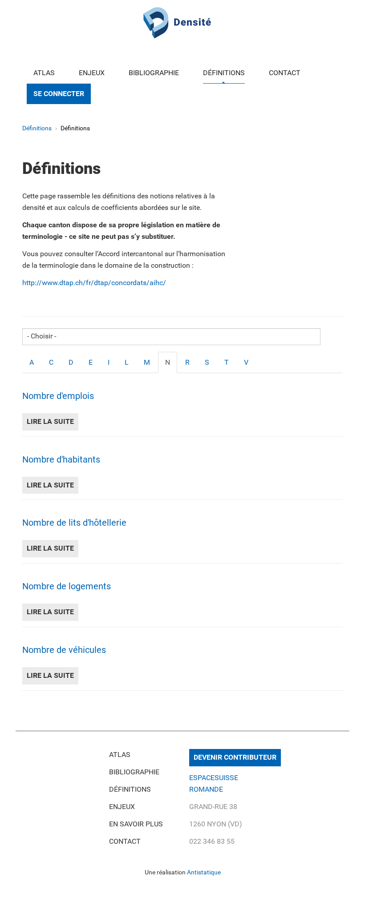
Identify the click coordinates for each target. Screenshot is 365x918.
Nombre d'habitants (61, 459)
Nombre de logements (66, 586)
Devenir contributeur (235, 757)
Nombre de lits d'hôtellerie (74, 522)
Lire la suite (52, 421)
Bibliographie (154, 72)
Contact (284, 72)
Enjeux (92, 72)
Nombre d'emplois (58, 396)
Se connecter (58, 93)
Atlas (44, 72)
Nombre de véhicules (64, 649)
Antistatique (204, 872)
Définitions (224, 72)
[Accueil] (177, 21)
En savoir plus (136, 824)
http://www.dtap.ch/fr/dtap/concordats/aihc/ (95, 282)
